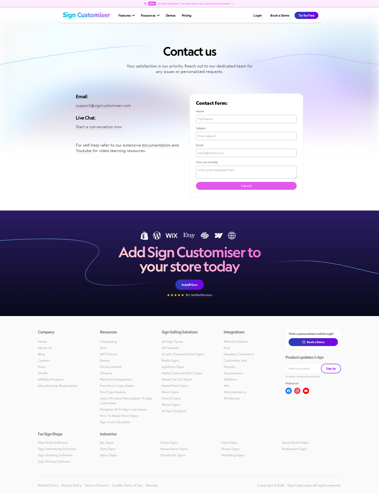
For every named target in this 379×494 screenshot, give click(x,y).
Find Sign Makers (113, 392)
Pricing (186, 15)
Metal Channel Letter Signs (182, 373)
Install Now (190, 285)
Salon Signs (108, 455)
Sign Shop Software (53, 442)
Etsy (227, 348)
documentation (156, 145)
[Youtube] (306, 391)
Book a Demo (280, 15)
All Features (170, 348)
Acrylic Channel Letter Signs (183, 354)
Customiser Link (235, 360)
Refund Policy (48, 485)
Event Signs (169, 442)
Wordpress (232, 398)
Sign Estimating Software (57, 449)
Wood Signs (171, 404)
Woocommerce (235, 392)
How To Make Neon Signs (119, 416)
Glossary (106, 373)
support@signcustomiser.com (103, 105)
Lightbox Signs (173, 367)
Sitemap (151, 485)
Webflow (230, 379)
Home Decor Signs (174, 449)
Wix (226, 386)
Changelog (108, 341)
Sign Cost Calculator (115, 422)
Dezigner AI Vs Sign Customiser (123, 409)
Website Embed (235, 341)
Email (199, 145)
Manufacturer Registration (58, 386)
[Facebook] (288, 391)
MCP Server (108, 354)
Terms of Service (97, 485)
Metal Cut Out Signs (177, 379)
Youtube (84, 150)
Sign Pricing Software (54, 461)
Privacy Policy (71, 485)
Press (41, 367)
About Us (45, 348)
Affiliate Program (51, 379)
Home (42, 341)
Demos (170, 15)
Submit (246, 186)
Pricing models (111, 367)
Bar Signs (107, 442)
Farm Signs (229, 442)
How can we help (207, 162)
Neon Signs (170, 392)
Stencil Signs (171, 398)
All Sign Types (172, 341)
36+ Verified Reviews (199, 295)
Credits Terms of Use (127, 485)
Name (200, 111)
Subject (201, 128)
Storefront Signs (172, 455)
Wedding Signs (232, 455)
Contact (44, 360)
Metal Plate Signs (175, 386)
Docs (103, 348)
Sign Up (331, 368)
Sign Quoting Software (55, 455)
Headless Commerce (239, 354)
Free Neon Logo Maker (117, 386)
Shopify (229, 367)
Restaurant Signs (294, 449)
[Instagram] (297, 391)
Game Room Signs (295, 442)
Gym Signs (108, 449)
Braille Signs (170, 360)
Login (257, 15)
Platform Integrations (116, 379)
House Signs (230, 449)
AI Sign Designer (174, 411)
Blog (41, 354)
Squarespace (233, 373)
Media (43, 373)
